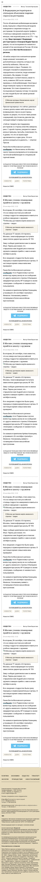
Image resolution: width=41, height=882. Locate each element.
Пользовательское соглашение (11, 846)
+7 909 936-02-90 (11, 802)
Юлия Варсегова (33, 196)
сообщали (7, 273)
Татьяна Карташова (31, 6)
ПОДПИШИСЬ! (22, 172)
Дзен (17, 181)
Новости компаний (32, 779)
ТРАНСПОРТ (35, 776)
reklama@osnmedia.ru (21, 805)
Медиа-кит (17, 828)
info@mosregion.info (10, 793)
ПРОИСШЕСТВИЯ (17, 779)
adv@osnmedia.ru (32, 805)
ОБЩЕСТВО (7, 6)
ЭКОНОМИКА (15, 776)
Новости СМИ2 (8, 186)
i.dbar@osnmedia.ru (10, 801)
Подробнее (35, 843)
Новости (7, 181)
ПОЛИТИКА (5, 776)
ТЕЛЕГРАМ (27, 181)
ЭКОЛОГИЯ (5, 779)
